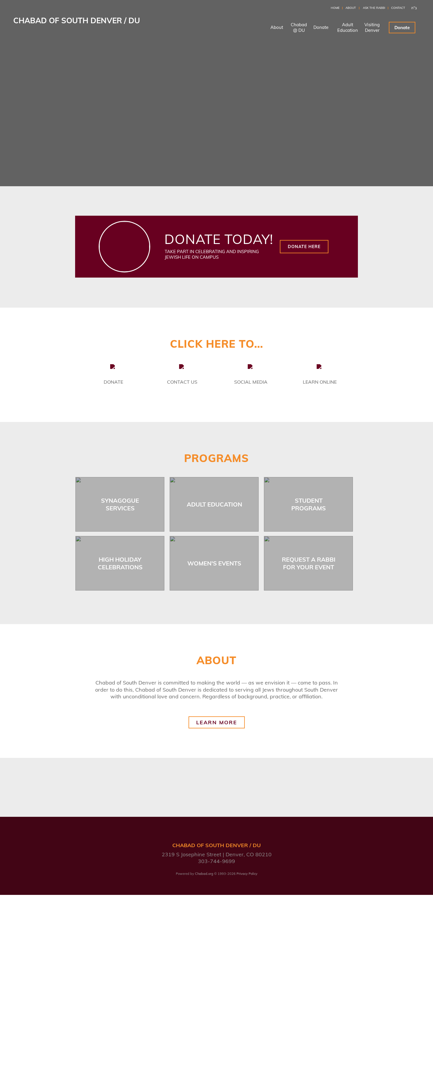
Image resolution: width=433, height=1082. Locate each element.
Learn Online (320, 382)
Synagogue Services (120, 504)
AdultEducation (347, 27)
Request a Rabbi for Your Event (309, 563)
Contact (398, 8)
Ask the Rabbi (374, 8)
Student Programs (308, 504)
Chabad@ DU (299, 27)
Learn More (216, 722)
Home (335, 8)
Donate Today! (218, 239)
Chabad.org (204, 874)
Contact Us (182, 382)
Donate (320, 27)
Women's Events (214, 563)
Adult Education (214, 504)
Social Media (250, 382)
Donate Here (304, 246)
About (351, 8)
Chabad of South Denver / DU (76, 20)
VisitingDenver (372, 27)
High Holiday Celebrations (120, 563)
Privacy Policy (247, 874)
